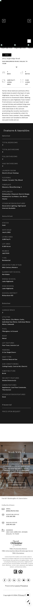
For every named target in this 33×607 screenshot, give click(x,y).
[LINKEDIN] (14, 580)
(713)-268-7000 (10, 516)
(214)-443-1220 (10, 524)
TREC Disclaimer (18, 553)
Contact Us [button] (16, 485)
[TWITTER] (19, 580)
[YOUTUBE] (23, 580)
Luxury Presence (21, 586)
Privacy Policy (24, 595)
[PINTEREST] (28, 580)
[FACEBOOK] (4, 580)
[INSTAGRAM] (9, 580)
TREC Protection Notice (18, 548)
